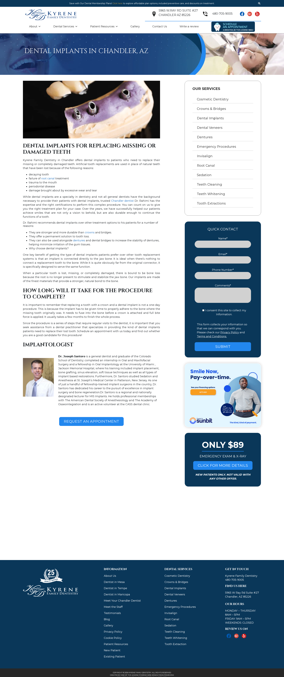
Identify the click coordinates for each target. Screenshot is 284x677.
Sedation (204, 175)
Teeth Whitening (211, 194)
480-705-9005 (222, 13)
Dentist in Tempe (115, 588)
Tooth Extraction (175, 644)
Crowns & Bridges (211, 109)
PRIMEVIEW (169, 675)
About (33, 26)
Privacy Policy (229, 332)
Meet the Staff (113, 607)
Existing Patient (114, 656)
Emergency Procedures (216, 147)
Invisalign (205, 156)
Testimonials (112, 613)
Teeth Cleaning (209, 184)
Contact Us (159, 26)
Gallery (135, 26)
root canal (48, 178)
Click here (117, 3)
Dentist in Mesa (114, 582)
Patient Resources (102, 26)
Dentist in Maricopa (117, 594)
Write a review (189, 26)
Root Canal (206, 166)
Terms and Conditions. (212, 336)
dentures (79, 240)
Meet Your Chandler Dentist (122, 600)
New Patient (112, 650)
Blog (107, 619)
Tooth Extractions (211, 203)
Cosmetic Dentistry (213, 99)
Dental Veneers (209, 128)
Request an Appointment (91, 421)
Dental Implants (210, 118)
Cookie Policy (113, 638)
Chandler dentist (122, 200)
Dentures (205, 137)
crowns (90, 232)
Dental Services (63, 26)
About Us (110, 575)
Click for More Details (223, 465)
